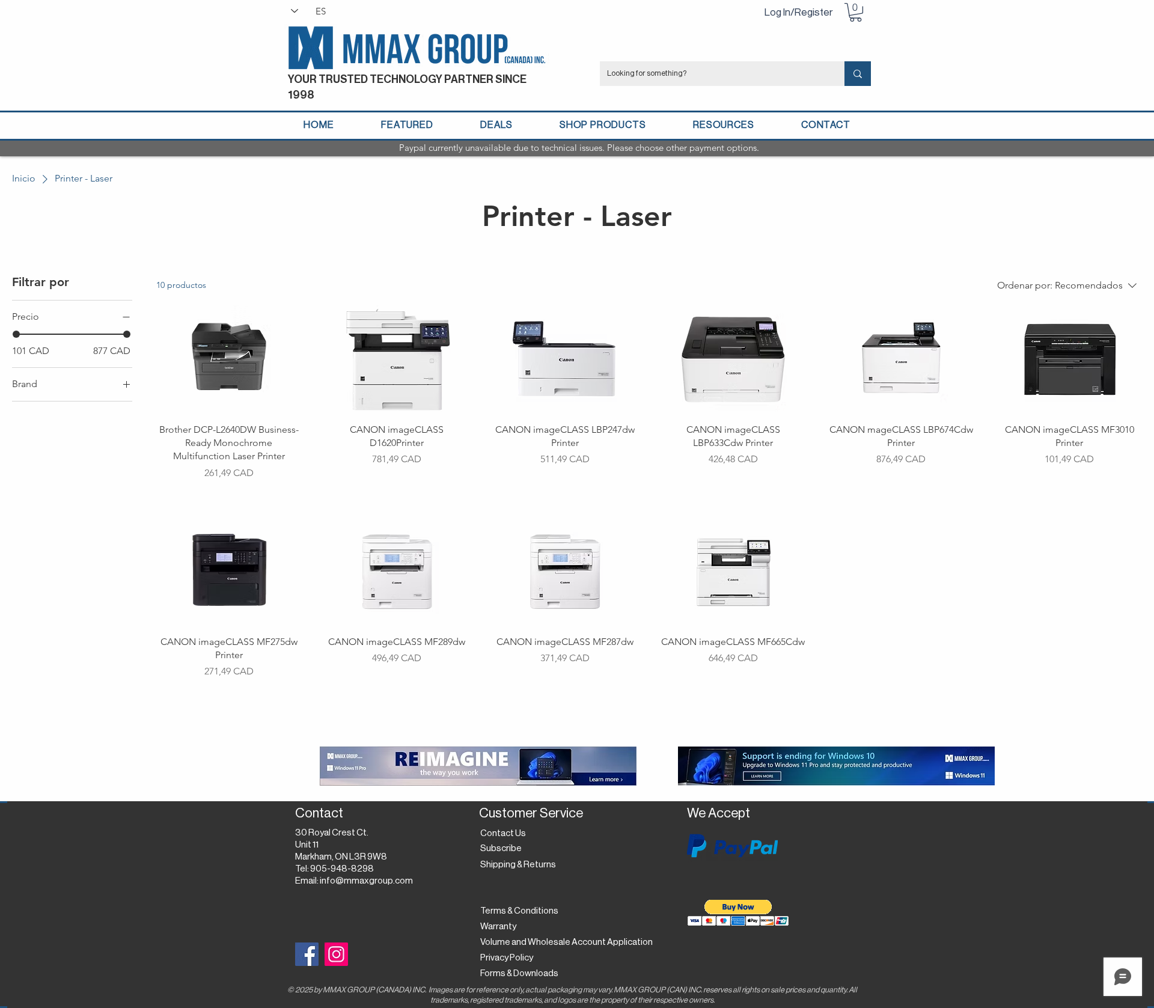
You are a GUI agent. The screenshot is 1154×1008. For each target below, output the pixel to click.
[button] (855, 12)
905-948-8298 (342, 868)
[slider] (16, 334)
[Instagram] (336, 954)
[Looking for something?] (857, 73)
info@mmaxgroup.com (366, 880)
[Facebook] (307, 954)
